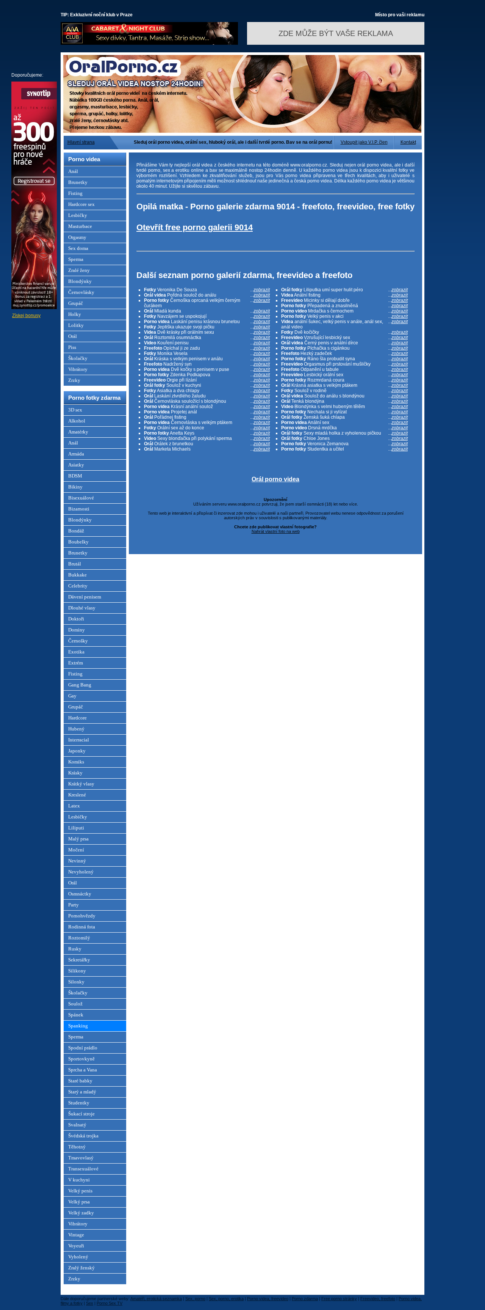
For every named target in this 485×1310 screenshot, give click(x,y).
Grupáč (75, 303)
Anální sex (344, 422)
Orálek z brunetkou (207, 443)
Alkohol (76, 421)
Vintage (76, 1235)
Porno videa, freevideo (267, 1298)
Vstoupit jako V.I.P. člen (364, 142)
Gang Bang (79, 685)
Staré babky (80, 1081)
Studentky (78, 1103)
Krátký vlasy (81, 784)
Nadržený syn (207, 364)
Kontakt (408, 142)
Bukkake (77, 575)
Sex (89, 1303)
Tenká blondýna (344, 401)
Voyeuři (76, 1246)
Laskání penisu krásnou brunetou (207, 321)
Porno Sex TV (109, 1303)
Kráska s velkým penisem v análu (207, 358)
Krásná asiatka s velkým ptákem (344, 385)
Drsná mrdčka (344, 427)
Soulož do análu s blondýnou (344, 396)
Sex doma (78, 248)
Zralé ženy (79, 270)
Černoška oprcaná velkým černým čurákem (207, 303)
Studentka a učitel (344, 449)
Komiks (76, 762)
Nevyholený (81, 872)
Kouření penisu (207, 343)
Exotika (76, 652)
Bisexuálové (81, 498)
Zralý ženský (81, 1268)
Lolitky (76, 325)
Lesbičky (77, 215)
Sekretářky (79, 960)
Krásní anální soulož (207, 406)
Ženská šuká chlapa (344, 417)
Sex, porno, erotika (226, 1298)
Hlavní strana (81, 142)
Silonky (76, 982)
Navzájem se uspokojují (207, 316)
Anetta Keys (207, 433)
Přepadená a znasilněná (344, 305)
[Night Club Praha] (149, 43)
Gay (72, 696)
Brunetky (78, 182)
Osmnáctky (79, 894)
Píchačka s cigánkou (344, 348)
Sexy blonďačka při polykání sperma (207, 438)
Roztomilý (79, 938)
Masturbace (80, 226)
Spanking (78, 1026)
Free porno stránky (339, 1298)
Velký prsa (79, 1202)
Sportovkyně (81, 1059)
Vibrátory (78, 369)
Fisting (75, 193)
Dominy (76, 630)
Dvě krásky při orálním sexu (207, 332)
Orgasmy (77, 237)
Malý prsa (78, 839)
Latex (74, 806)
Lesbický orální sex (344, 374)
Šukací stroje (81, 1114)
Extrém (75, 663)
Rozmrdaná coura (344, 380)
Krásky (75, 773)
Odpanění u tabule (344, 369)
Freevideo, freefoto (377, 1298)
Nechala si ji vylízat (344, 412)
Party (73, 905)
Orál (72, 336)
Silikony (77, 971)
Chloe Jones (344, 438)
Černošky (78, 641)
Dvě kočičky (344, 332)
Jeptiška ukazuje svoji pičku (207, 327)
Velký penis (80, 1191)
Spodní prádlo (82, 1048)
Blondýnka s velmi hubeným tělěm (344, 406)
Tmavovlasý (81, 1158)
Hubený (76, 729)
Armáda (76, 454)
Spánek (75, 1015)
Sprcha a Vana (82, 1070)
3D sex (75, 410)
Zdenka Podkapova (207, 374)
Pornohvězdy (81, 916)
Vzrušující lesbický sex (344, 337)
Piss (72, 347)
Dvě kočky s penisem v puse (207, 369)
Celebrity (78, 586)
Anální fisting (344, 295)
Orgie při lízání (207, 380)
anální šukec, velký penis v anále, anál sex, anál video (344, 324)
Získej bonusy (26, 315)
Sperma (75, 259)
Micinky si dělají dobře (344, 300)
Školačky (78, 358)
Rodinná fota (81, 927)
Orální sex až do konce (207, 427)
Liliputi (76, 828)
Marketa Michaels (207, 449)
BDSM (75, 476)
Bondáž (76, 531)
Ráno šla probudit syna (344, 358)
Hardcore (77, 718)
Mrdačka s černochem (344, 311)
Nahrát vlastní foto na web (276, 531)
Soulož (75, 1004)
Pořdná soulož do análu (207, 295)
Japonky (77, 751)
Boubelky (78, 542)
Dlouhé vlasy (81, 608)
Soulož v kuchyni (207, 385)
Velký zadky (81, 1213)
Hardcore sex (81, 204)
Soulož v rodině (344, 390)
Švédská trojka (83, 1136)
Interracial (78, 740)
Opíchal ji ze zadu (207, 348)
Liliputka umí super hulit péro (344, 289)
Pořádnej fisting (207, 417)
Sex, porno (195, 1298)
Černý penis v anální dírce (344, 343)
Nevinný (77, 861)
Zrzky (74, 380)
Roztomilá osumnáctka (207, 337)
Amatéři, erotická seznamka (156, 1298)
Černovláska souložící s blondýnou (207, 401)
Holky (74, 314)
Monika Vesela (207, 353)
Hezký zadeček (344, 353)
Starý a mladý (82, 1092)
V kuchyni (79, 1180)
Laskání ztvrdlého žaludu (207, 396)
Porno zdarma (305, 1298)
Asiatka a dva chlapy (207, 390)
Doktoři (76, 619)
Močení (76, 850)
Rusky (74, 949)
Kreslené (77, 795)
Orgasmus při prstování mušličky (344, 364)
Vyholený (78, 1257)
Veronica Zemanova (344, 443)
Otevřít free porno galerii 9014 (194, 227)
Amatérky (78, 432)
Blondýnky (80, 281)
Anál (73, 171)
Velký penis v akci (344, 316)
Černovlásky (81, 292)
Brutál (74, 564)
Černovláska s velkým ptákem (207, 422)
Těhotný (77, 1147)
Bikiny (75, 487)
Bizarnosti (78, 509)
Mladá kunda (207, 311)
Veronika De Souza (207, 289)
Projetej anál (207, 412)
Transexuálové (83, 1169)
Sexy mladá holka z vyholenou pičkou (344, 433)
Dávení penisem (84, 597)
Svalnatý (77, 1125)
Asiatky (76, 465)
